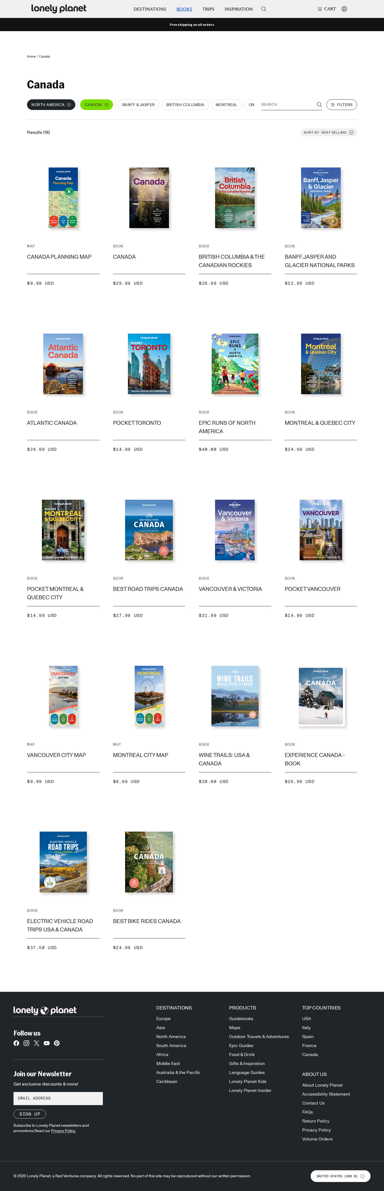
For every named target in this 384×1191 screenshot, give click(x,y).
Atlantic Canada (52, 423)
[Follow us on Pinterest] (57, 1045)
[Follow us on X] (36, 1045)
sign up (29, 1114)
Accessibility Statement (326, 1094)
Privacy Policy (316, 1130)
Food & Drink (242, 1054)
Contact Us (313, 1103)
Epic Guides (241, 1045)
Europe (163, 1018)
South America (171, 1045)
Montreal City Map (140, 755)
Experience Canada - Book (315, 759)
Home (31, 56)
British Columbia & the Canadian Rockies (232, 261)
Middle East (168, 1063)
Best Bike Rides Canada (147, 921)
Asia (160, 1027)
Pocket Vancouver (312, 589)
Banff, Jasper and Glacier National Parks (320, 261)
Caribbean (166, 1081)
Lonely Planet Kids (247, 1081)
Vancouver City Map (56, 755)
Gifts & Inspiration (247, 1063)
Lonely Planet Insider (250, 1090)
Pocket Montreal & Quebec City (55, 593)
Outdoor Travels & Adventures (259, 1036)
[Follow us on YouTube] (46, 1045)
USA (306, 1018)
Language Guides (247, 1072)
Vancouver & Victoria (230, 589)
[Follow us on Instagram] (26, 1045)
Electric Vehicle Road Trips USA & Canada (60, 926)
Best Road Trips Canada (148, 589)
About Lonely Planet (322, 1085)
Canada (124, 257)
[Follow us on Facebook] (16, 1045)
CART (330, 9)
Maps (234, 1027)
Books (184, 9)
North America (171, 1036)
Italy (306, 1027)
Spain (308, 1036)
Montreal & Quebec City (320, 423)
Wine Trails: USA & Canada (224, 759)
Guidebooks (241, 1018)
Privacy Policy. (63, 1131)
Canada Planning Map (59, 257)
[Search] (264, 9)
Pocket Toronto (137, 423)
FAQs (307, 1112)
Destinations (150, 9)
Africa (162, 1054)
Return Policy (315, 1121)
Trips (208, 9)
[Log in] (344, 9)
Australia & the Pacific (178, 1072)
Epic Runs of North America (227, 427)
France (309, 1045)
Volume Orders (317, 1139)
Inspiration (239, 9)
